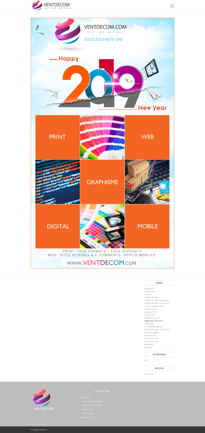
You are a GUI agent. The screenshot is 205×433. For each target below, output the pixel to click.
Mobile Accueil (150, 335)
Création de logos (151, 297)
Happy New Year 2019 (153, 321)
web (146, 360)
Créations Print (150, 309)
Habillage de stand (152, 318)
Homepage (149, 323)
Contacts (147, 294)
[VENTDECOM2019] (102, 143)
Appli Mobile (149, 288)
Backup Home (150, 291)
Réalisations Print (151, 338)
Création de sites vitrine (154, 306)
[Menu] (171, 6)
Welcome (148, 347)
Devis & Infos (149, 315)
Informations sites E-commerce (157, 329)
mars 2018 (148, 374)
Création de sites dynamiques (156, 300)
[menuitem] (171, 6)
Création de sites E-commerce (156, 303)
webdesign (148, 344)
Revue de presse (151, 341)
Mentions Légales (151, 332)
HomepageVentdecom (153, 326)
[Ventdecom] (53, 6)
